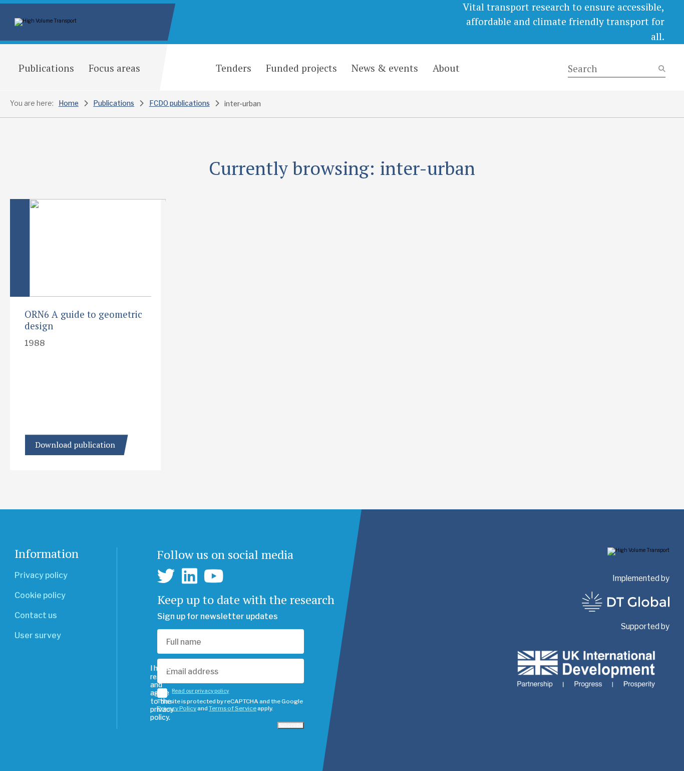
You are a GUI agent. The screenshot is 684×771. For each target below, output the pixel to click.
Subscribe (290, 725)
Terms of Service (232, 708)
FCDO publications (179, 103)
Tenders (233, 68)
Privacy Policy (176, 708)
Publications (46, 68)
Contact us (36, 615)
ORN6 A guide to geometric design (83, 319)
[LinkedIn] (189, 576)
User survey (38, 635)
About (446, 68)
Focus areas (114, 68)
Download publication (75, 444)
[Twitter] (166, 576)
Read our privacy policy (200, 691)
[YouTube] (214, 576)
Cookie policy (40, 595)
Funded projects (301, 68)
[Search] (616, 69)
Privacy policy (41, 575)
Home (69, 103)
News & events (385, 68)
